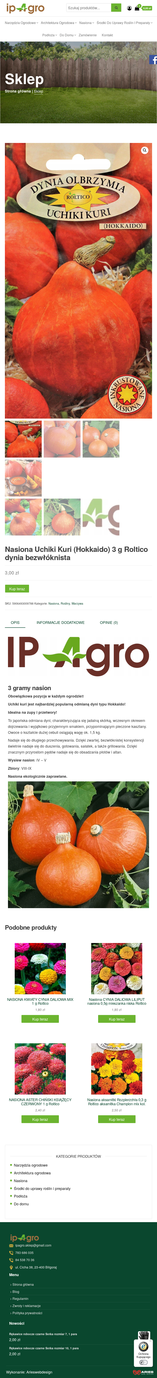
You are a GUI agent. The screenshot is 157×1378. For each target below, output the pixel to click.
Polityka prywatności (27, 1313)
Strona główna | (19, 91)
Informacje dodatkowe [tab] (61, 622)
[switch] (143, 1362)
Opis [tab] (15, 622)
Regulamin (20, 1298)
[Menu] (150, 1341)
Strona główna (23, 1284)
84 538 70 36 (24, 1259)
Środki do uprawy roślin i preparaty (123, 22)
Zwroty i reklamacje (26, 1305)
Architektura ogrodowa (57, 22)
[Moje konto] (129, 8)
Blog (15, 1291)
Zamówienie (88, 35)
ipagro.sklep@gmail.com (33, 1245)
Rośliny (65, 603)
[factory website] (143, 1372)
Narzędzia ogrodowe (20, 22)
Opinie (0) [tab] (109, 622)
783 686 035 (24, 1252)
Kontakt (107, 35)
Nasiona (85, 22)
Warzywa (77, 603)
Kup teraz (17, 588)
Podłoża (48, 35)
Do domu (67, 35)
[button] (144, 150)
